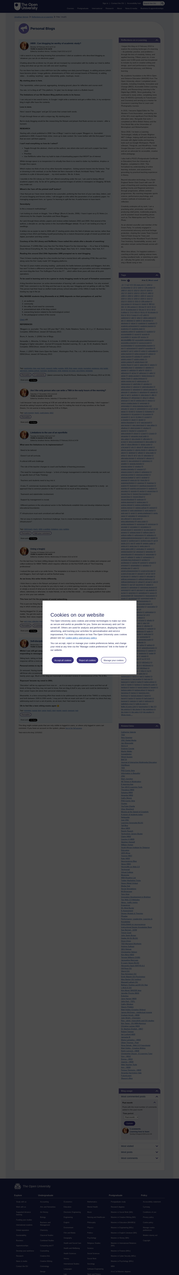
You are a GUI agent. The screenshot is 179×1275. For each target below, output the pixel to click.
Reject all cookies (87, 660)
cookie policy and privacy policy (81, 638)
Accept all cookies (62, 660)
